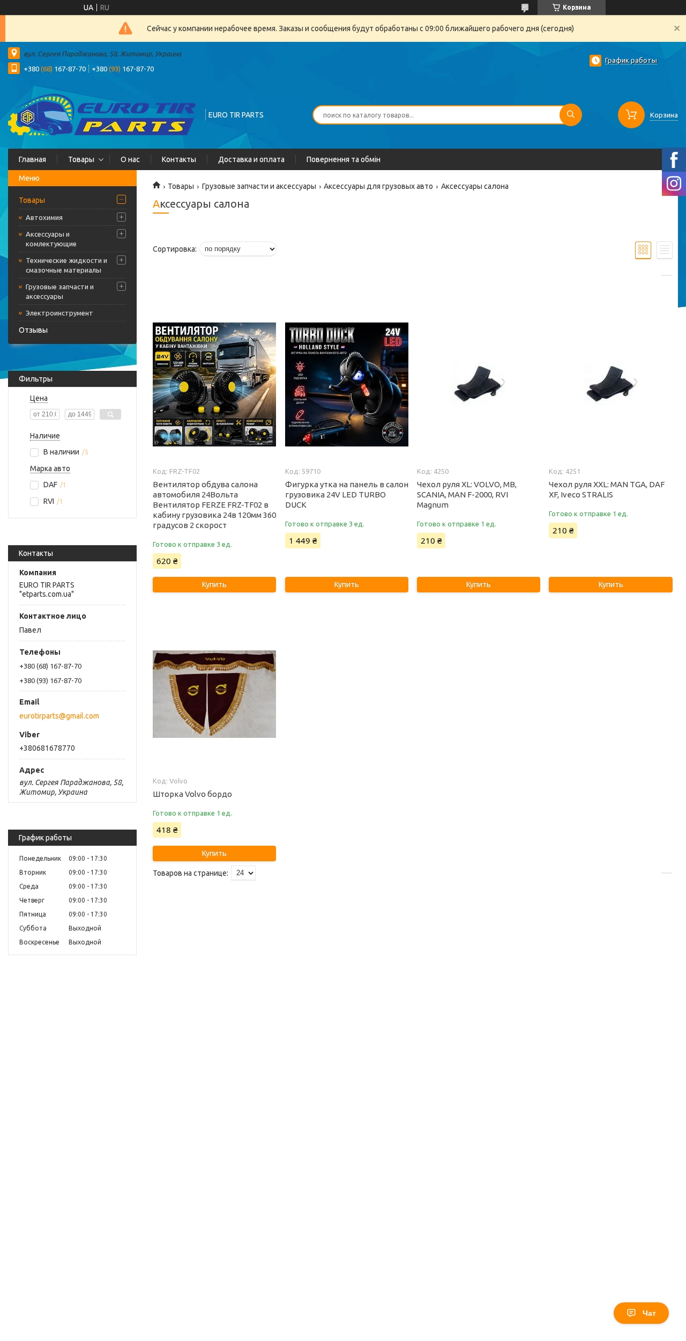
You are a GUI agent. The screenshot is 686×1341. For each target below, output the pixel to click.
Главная (32, 159)
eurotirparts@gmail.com (59, 716)
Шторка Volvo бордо (192, 793)
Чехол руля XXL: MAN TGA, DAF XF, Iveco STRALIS (607, 489)
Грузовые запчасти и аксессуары (60, 291)
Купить (214, 584)
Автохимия (44, 217)
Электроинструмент (59, 313)
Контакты (179, 159)
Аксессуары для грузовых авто (378, 186)
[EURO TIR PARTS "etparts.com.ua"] (102, 114)
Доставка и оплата (251, 159)
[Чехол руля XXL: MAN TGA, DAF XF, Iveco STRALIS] (610, 385)
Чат (649, 1313)
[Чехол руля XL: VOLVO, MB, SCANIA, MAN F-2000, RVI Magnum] (478, 385)
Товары (81, 159)
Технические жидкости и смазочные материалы (66, 265)
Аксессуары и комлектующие (51, 238)
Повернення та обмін (344, 159)
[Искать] (571, 115)
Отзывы (33, 330)
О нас (130, 159)
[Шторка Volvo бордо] (214, 694)
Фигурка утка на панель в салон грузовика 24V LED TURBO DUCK (346, 494)
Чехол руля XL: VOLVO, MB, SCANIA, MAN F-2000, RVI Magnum (467, 494)
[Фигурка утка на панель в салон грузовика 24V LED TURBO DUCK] (346, 385)
